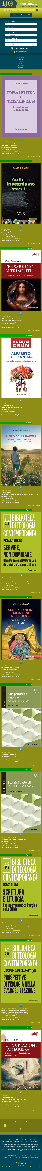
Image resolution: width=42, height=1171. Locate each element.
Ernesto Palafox (5, 752)
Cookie (9, 1166)
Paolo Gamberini (6, 316)
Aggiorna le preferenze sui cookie (20, 1166)
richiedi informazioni (34, 156)
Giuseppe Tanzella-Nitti (17, 1008)
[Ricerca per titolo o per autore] (37, 10)
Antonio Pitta (5, 142)
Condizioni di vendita (35, 1166)
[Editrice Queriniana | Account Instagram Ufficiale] (19, 1163)
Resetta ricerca (22, 52)
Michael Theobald (6, 578)
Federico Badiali (6, 1008)
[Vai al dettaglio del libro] (21, 106)
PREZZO (21, 67)
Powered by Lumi (21, 1165)
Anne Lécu (4, 665)
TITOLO (21, 63)
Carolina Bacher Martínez (8, 837)
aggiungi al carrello (34, 592)
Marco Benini (5, 923)
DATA (21, 59)
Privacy (3, 1166)
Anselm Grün (5, 403)
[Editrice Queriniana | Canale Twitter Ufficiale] (25, 1163)
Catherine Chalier (6, 490)
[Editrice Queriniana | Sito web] (21, 4)
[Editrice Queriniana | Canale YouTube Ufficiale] (22, 1163)
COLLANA (21, 65)
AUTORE (21, 61)
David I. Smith (5, 229)
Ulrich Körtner (5, 1095)
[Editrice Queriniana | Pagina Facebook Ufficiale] (16, 1163)
